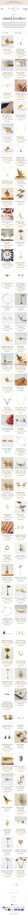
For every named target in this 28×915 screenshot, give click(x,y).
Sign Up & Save (14, 892)
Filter (6, 33)
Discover (14, 901)
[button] (5, 52)
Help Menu (14, 896)
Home (13, 14)
